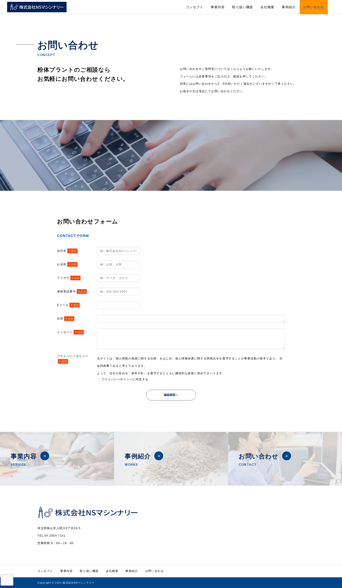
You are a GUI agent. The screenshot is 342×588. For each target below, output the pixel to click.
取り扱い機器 (242, 7)
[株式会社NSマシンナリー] (37, 7)
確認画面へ (171, 394)
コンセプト (194, 7)
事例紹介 (289, 7)
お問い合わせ (313, 7)
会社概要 (267, 7)
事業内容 (218, 7)
